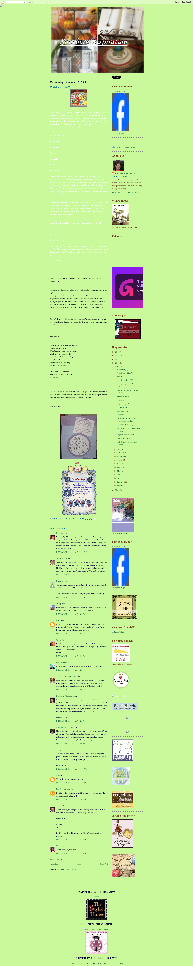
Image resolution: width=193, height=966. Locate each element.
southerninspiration (126, 173)
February (120, 482)
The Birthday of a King (125, 424)
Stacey (58, 603)
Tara (57, 640)
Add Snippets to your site (121, 533)
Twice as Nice (61, 558)
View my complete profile (125, 192)
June (119, 467)
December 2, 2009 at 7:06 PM (71, 633)
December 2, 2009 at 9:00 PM (71, 689)
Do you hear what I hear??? (126, 434)
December (121, 369)
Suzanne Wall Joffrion (119, 91)
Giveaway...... (121, 400)
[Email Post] (94, 519)
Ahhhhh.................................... (127, 376)
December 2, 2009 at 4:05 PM (71, 614)
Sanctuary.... (121, 414)
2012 (117, 355)
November (121, 449)
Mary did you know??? (125, 380)
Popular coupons (79, 963)
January (120, 485)
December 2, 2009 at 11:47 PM (71, 782)
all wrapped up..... (123, 407)
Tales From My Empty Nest (66, 676)
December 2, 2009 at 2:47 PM (71, 574)
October (120, 452)
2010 (117, 363)
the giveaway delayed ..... (126, 403)
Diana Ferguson (62, 845)
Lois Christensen (62, 789)
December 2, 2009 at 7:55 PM (71, 670)
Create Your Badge (118, 133)
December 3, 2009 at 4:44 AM (71, 839)
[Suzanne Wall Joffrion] (120, 130)
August (120, 460)
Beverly (59, 533)
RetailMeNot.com (113, 963)
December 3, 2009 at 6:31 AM (71, 853)
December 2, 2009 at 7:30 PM (71, 656)
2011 (117, 359)
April (119, 474)
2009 (117, 366)
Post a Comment (56, 859)
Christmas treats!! (60, 87)
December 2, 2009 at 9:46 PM (71, 743)
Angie (58, 775)
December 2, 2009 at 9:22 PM (71, 721)
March (119, 478)
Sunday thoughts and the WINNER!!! (125, 385)
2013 (117, 352)
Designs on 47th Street (64, 696)
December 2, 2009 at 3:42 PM (71, 597)
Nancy (58, 620)
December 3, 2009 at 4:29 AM (71, 799)
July (119, 463)
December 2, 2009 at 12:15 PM (71, 552)
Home (79, 864)
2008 (117, 490)
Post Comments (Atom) (68, 869)
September (121, 456)
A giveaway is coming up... (126, 411)
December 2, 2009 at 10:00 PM (71, 769)
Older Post (104, 864)
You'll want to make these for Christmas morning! (127, 419)
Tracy (58, 805)
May (119, 471)
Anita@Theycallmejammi (66, 727)
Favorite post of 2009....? (125, 373)
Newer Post (54, 864)
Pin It (97, 897)
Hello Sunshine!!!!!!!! (124, 396)
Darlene (59, 581)
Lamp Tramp (61, 662)
